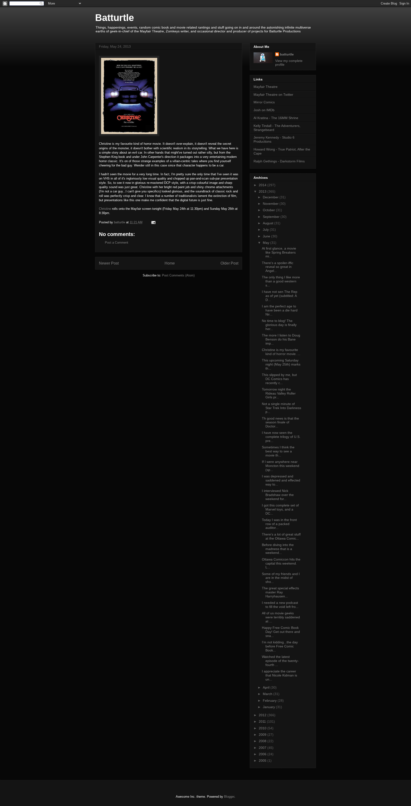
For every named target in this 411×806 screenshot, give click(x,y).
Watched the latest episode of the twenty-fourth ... (280, 661)
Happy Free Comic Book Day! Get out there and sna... (281, 632)
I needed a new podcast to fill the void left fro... (280, 605)
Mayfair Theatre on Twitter (273, 94)
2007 (263, 748)
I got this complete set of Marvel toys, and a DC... (280, 509)
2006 (263, 754)
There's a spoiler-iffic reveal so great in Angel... (277, 267)
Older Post (229, 263)
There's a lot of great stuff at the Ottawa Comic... (281, 536)
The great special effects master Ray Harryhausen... (280, 592)
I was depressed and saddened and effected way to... (281, 480)
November (271, 203)
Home (170, 263)
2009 (263, 734)
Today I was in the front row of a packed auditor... (279, 524)
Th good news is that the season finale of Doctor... (280, 422)
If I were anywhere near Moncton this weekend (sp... (280, 466)
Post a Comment (116, 242)
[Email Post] (153, 222)
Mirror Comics (264, 102)
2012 (263, 715)
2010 (263, 728)
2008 (263, 741)
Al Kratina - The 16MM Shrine (276, 118)
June (267, 236)
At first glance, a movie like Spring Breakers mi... (279, 252)
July (266, 229)
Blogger (229, 796)
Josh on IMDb (264, 110)
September (271, 217)
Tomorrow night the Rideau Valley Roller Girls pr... (279, 393)
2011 (263, 721)
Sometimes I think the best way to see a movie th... (278, 451)
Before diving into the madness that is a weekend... (278, 549)
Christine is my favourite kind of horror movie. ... (281, 352)
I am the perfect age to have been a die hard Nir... (280, 310)
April (266, 687)
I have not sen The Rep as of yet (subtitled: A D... (279, 296)
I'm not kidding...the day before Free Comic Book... (280, 646)
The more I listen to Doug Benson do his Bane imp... (281, 339)
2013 (263, 191)
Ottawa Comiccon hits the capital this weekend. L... (281, 563)
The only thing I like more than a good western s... (281, 281)
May (266, 243)
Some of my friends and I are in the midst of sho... (281, 578)
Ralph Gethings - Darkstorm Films (279, 161)
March (268, 694)
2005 (263, 760)
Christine (105, 208)
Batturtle (114, 17)
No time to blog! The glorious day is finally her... (279, 325)
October (269, 210)
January (269, 707)
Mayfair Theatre (266, 87)
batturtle (287, 54)
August (268, 223)
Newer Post (109, 263)
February (270, 700)
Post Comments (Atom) (178, 275)
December (271, 197)
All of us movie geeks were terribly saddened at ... (281, 617)
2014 (263, 185)
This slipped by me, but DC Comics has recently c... (279, 379)
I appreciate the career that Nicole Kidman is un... (279, 675)
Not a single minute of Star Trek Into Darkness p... (281, 408)
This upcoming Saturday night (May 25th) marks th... (281, 364)
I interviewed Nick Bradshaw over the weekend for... (278, 495)
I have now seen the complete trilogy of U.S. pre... (281, 437)
